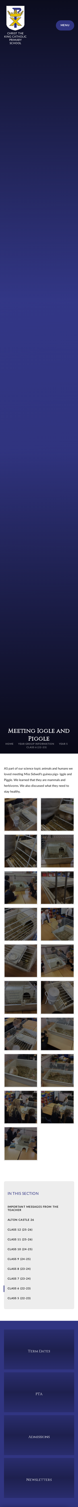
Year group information (36, 744)
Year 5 (63, 744)
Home (9, 744)
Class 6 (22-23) (36, 747)
